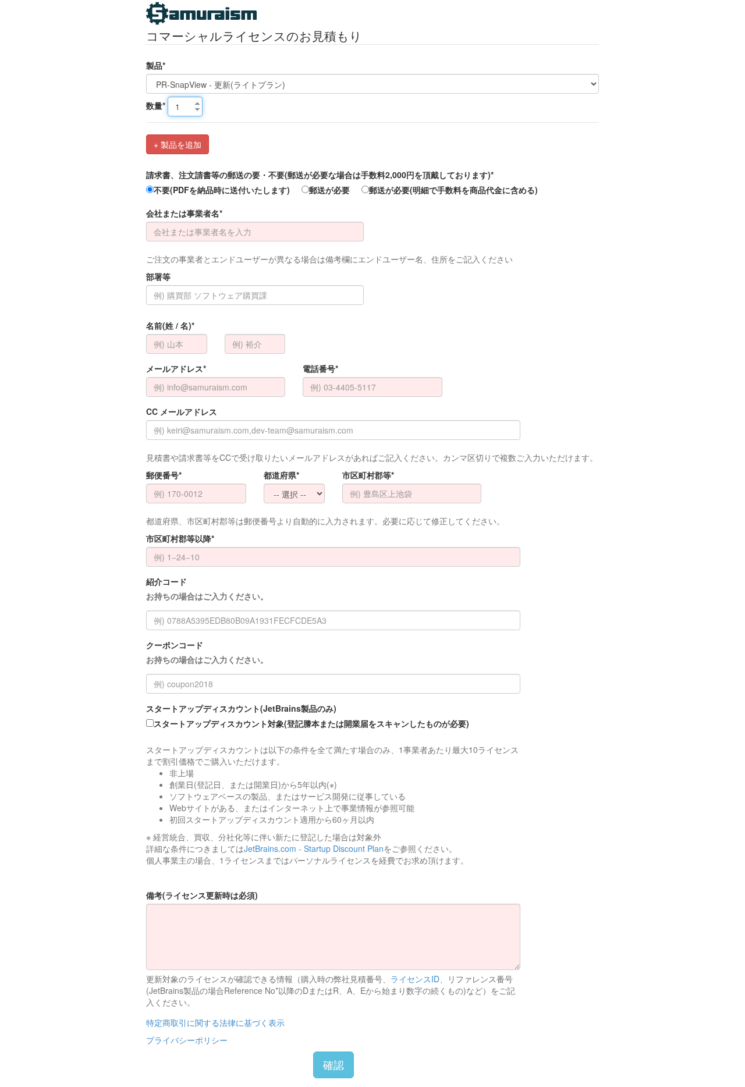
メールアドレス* (176, 368)
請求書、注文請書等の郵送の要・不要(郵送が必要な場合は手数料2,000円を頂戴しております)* (320, 174)
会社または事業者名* (184, 213)
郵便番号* (164, 475)
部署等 (158, 276)
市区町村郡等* (368, 475)
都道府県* (281, 475)
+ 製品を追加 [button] (177, 144)
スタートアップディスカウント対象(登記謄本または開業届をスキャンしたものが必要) (311, 723)
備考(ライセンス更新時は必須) (202, 895)
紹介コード (207, 589)
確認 (333, 1064)
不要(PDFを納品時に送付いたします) (222, 190)
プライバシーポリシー (187, 1040)
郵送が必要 (329, 190)
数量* (155, 105)
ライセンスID (415, 979)
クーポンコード (207, 652)
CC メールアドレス (181, 411)
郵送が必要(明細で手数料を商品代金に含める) (453, 190)
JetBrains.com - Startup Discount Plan (314, 848)
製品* (155, 65)
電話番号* (320, 368)
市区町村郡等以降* (180, 538)
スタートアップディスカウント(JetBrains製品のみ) (241, 708)
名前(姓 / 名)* (170, 325)
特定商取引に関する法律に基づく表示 (215, 1022)
